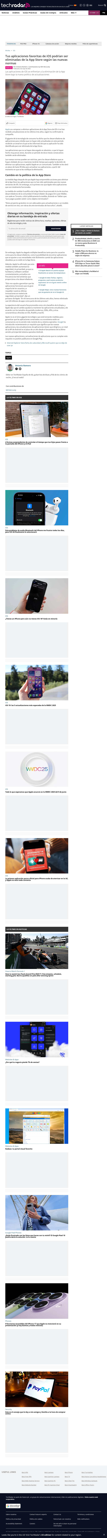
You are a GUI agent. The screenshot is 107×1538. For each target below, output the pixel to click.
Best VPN (25, 1472)
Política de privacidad (13, 1519)
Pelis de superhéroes (90, 44)
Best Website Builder (29, 1485)
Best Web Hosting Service (30, 1481)
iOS (14, 51)
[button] (102, 5)
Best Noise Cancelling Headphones (94, 1477)
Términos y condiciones (85, 1514)
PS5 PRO (23, 44)
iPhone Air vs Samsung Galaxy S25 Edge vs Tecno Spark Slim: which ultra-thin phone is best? (87, 263)
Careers (32, 1524)
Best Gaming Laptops (52, 1477)
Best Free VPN (26, 1477)
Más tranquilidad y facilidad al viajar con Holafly (87, 272)
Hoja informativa (62, 123)
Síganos (50, 123)
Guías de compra (48, 13)
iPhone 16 (35, 44)
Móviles (7, 51)
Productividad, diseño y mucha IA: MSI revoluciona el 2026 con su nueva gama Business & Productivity (87, 242)
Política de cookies (36, 1519)
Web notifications (83, 1519)
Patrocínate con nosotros (62, 1519)
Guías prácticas (30, 13)
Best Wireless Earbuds (89, 1481)
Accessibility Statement (14, 1524)
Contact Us (57, 1514)
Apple (7, 129)
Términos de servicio (33, 234)
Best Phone (69, 1472)
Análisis (16, 13)
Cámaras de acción (52, 44)
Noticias (5, 13)
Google (60, 322)
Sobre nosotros (11, 1514)
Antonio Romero (21, 67)
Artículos (63, 13)
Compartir (12, 123)
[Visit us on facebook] (81, 5)
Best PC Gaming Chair (52, 1485)
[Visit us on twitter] (84, 5)
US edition (46, 1535)
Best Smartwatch (71, 1485)
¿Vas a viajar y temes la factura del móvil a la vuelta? (87, 232)
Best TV (67, 1477)
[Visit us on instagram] (87, 5)
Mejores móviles (71, 44)
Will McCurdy (45, 67)
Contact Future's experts (38, 1514)
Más (73, 13)
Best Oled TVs (69, 1481)
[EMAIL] (20, 368)
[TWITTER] (17, 368)
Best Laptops (49, 1472)
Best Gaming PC (50, 1481)
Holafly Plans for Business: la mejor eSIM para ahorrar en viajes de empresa (86, 253)
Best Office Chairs (88, 1485)
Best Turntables (87, 1472)
